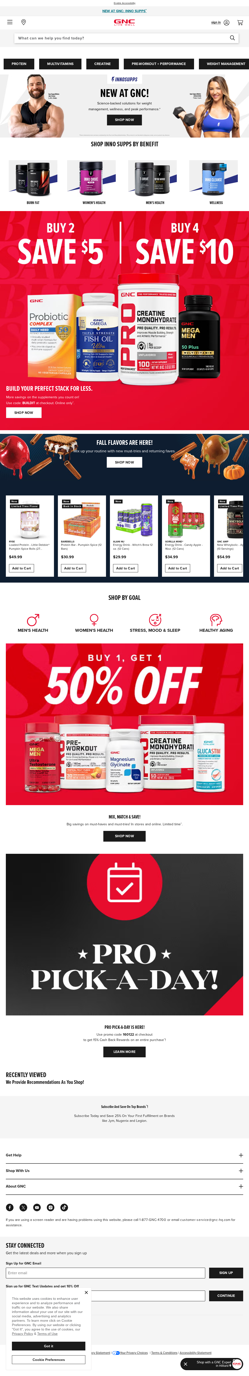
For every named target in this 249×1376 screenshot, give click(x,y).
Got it (48, 1346)
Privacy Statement (97, 1353)
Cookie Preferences (49, 1360)
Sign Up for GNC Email (23, 1263)
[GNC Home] (124, 22)
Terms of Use (47, 1334)
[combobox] (126, 38)
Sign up (226, 1273)
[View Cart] (242, 21)
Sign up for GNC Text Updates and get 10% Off (42, 1286)
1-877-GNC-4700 (152, 1220)
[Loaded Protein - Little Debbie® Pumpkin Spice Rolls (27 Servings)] (30, 519)
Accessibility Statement (196, 1353)
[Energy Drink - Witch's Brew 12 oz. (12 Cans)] (134, 519)
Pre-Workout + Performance (159, 64)
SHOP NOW (124, 120)
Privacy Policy (22, 1334)
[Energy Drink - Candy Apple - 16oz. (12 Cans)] (186, 519)
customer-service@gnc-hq (201, 1220)
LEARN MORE (124, 1052)
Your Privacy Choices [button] (134, 1353)
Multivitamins (60, 64)
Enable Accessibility (124, 3)
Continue (226, 1296)
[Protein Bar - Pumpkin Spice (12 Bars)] (82, 519)
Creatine (102, 64)
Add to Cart (21, 568)
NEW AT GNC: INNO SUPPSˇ (124, 11)
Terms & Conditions (164, 1353)
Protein (19, 64)
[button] (9, 22)
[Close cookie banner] (86, 1292)
